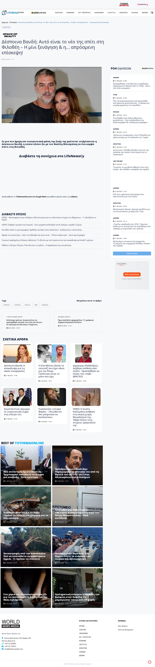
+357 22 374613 (10, 646)
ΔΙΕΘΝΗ (145, 13)
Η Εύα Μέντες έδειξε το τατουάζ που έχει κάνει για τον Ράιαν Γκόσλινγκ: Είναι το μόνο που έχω (51, 371)
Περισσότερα (132, 253)
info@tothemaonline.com (14, 649)
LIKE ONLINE (117, 161)
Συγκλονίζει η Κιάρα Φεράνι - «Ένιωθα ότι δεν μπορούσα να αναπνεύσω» (50, 413)
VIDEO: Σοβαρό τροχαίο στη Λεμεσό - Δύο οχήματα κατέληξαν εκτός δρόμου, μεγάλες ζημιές (42, 225)
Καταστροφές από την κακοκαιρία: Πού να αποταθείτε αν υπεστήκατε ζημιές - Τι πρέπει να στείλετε (24, 556)
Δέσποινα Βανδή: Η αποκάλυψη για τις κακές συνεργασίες (14, 368)
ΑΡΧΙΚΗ (82, 626)
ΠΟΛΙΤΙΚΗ (59, 13)
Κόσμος (27, 305)
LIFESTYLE (112, 13)
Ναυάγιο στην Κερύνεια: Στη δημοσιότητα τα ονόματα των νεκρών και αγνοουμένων (73, 556)
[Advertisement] (52, 279)
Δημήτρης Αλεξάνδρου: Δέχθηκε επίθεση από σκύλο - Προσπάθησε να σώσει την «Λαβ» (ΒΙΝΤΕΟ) (86, 371)
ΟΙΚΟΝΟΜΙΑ (99, 13)
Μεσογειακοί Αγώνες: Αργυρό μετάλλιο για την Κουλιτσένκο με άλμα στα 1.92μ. (131, 210)
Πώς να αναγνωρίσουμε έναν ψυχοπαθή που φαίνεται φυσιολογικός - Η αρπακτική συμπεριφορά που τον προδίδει (131, 103)
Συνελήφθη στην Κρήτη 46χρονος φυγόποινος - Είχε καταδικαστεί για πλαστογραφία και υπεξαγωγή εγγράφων (130, 120)
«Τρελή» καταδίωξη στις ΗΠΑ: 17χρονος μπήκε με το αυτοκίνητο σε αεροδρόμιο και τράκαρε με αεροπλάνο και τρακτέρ (132, 226)
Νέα (36, 305)
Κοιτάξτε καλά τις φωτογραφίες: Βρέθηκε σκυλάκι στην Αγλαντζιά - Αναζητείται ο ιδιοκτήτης (42, 230)
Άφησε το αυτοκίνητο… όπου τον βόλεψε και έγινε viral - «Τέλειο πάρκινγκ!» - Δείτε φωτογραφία (43, 235)
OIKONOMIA (83, 633)
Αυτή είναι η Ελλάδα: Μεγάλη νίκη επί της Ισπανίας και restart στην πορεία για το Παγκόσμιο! (131, 152)
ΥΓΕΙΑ (115, 95)
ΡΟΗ (121, 68)
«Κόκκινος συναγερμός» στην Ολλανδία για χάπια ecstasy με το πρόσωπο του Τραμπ (131, 136)
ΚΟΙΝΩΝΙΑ (70, 13)
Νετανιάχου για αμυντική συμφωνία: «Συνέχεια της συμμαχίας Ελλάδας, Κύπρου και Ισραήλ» (131, 243)
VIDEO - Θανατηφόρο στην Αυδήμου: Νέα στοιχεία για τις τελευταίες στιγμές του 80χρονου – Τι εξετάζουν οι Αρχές (49, 218)
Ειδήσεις (7, 305)
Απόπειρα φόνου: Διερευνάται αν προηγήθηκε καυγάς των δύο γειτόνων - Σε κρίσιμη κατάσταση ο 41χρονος (24, 322)
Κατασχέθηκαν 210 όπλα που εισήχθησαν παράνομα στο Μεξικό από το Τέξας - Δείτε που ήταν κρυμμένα (131, 86)
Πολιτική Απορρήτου (125, 630)
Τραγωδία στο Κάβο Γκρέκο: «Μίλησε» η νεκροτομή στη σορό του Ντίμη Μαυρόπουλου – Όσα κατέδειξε (77, 514)
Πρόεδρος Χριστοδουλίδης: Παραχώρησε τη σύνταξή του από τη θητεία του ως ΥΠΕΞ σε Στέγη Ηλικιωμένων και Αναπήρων (77, 473)
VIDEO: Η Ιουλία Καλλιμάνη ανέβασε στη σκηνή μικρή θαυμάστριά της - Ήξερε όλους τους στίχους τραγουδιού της (84, 417)
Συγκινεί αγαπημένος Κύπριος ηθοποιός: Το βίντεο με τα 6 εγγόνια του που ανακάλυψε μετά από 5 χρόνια (47, 240)
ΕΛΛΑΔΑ (135, 13)
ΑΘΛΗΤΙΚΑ (123, 13)
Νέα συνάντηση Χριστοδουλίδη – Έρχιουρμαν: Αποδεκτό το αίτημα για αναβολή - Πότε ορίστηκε (23, 474)
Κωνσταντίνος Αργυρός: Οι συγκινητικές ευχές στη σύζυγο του (17, 411)
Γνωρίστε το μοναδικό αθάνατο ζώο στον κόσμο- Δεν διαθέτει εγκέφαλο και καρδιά (131, 168)
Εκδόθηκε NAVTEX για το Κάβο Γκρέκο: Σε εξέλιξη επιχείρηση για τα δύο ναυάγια (25, 515)
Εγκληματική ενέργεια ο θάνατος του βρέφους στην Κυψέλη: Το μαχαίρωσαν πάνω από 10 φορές (77, 597)
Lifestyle (13, 22)
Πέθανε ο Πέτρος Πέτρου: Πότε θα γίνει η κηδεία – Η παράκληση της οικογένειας (36, 245)
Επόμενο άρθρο (64, 317)
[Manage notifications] (149, 662)
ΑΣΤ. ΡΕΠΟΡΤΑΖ (84, 13)
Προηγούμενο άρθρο (14, 317)
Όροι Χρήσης (123, 626)
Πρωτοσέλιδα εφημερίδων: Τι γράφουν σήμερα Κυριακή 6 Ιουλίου (76, 321)
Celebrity (45, 305)
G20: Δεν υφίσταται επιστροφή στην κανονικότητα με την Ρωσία (128, 195)
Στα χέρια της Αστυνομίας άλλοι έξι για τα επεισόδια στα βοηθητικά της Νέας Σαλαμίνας (25, 597)
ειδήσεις (74, 197)
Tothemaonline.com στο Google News (31, 197)
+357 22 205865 (10, 644)
